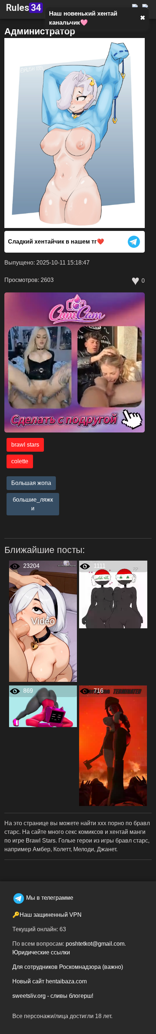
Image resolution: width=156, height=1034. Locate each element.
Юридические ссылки (41, 952)
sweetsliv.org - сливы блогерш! (52, 996)
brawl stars (25, 445)
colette (19, 461)
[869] (43, 706)
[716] (113, 745)
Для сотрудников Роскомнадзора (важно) (67, 967)
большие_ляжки (33, 504)
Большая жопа (31, 483)
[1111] (113, 594)
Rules (23, 8)
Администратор (39, 31)
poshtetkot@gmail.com (95, 944)
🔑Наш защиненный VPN (47, 915)
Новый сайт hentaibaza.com (49, 981)
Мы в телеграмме (49, 898)
